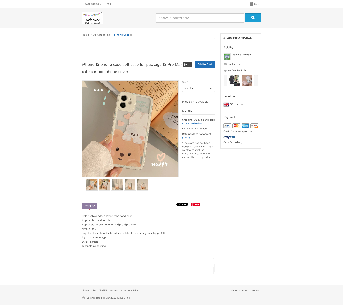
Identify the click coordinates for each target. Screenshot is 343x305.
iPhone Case (121, 35)
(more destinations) (193, 123)
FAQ (109, 4)
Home (85, 34)
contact (256, 290)
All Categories (101, 34)
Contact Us (233, 64)
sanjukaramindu (242, 54)
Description (89, 205)
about (234, 290)
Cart (256, 4)
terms (245, 290)
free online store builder (124, 290)
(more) (186, 137)
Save (197, 204)
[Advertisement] (147, 48)
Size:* (185, 82)
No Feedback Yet (237, 70)
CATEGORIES (92, 4)
